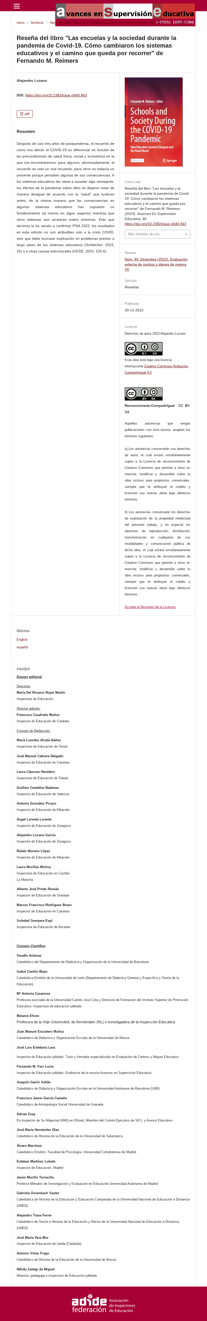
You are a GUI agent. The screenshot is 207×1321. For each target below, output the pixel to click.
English (22, 640)
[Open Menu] (17, 6)
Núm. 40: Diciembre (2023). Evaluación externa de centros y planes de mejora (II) (109, 23)
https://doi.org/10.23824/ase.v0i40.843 (56, 95)
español (22, 647)
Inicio (20, 23)
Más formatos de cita (143, 234)
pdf (26, 114)
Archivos (37, 23)
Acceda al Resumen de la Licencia (150, 607)
